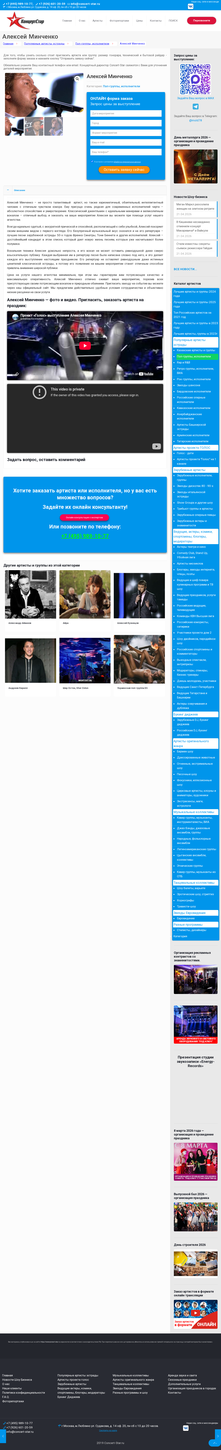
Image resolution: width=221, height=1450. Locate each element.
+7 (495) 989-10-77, (19, 4)
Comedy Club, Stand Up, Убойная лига (192, 555)
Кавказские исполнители (193, 408)
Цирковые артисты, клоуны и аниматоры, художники (196, 793)
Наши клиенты (12, 1388)
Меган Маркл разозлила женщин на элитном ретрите (195, 206)
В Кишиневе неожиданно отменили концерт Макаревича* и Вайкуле (193, 226)
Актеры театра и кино (191, 546)
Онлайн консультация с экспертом (84, 517)
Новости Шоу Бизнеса (17, 1379)
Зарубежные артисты (189, 470)
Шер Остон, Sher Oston (75, 688)
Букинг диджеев (186, 714)
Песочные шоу (187, 774)
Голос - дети (185, 453)
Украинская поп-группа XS (132, 688)
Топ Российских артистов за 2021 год (192, 315)
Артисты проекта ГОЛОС (192, 448)
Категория (180, 936)
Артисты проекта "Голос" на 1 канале (196, 461)
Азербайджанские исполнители (189, 416)
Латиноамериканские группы (196, 849)
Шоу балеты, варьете (191, 888)
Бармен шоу (185, 751)
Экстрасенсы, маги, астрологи (190, 803)
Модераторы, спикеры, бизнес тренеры (192, 673)
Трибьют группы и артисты (195, 508)
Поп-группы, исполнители (92, 43)
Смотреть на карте (108, 1430)
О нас (6, 1384)
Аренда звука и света (182, 1375)
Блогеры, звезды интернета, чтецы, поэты (196, 572)
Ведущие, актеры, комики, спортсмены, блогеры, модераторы (193, 536)
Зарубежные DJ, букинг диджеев (193, 722)
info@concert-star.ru (85, 4)
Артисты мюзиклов (190, 563)
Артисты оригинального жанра (191, 743)
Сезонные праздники (182, 1379)
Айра (65, 623)
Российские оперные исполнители (191, 400)
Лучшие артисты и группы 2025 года (195, 304)
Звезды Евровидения (189, 913)
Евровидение (186, 918)
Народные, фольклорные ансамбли (194, 841)
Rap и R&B (183, 362)
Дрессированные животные (196, 757)
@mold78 (195, 120)
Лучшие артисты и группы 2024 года (195, 294)
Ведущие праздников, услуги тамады (196, 597)
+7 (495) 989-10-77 (85, 536)
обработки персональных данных (127, 162)
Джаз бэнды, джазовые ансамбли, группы (193, 830)
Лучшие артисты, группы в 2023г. (196, 333)
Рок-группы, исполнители (194, 379)
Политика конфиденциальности (23, 1392)
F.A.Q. (5, 1397)
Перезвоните (201, 20)
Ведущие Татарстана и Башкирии (192, 695)
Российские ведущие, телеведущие (191, 608)
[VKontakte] (190, 6)
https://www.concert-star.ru (50, 1342)
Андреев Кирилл (18, 688)
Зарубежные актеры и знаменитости (192, 523)
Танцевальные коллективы (194, 883)
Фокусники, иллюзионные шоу (194, 782)
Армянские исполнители (193, 435)
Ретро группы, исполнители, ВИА (195, 371)
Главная (8, 43)
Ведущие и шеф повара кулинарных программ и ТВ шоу (195, 584)
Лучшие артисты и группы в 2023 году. (196, 325)
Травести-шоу (186, 906)
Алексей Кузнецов (128, 623)
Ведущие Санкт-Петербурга (195, 687)
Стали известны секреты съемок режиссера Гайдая (194, 246)
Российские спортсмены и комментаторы (194, 652)
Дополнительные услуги (184, 1384)
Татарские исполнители (192, 441)
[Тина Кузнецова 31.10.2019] (3, 1436)
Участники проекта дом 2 (194, 632)
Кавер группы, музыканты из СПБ (196, 874)
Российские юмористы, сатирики (193, 624)
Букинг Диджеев (68, 1397)
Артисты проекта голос (73, 1379)
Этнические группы (190, 865)
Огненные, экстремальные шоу (195, 766)
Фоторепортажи (13, 1401)
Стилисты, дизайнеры (191, 930)
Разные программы (188, 925)
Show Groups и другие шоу (195, 502)
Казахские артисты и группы (196, 350)
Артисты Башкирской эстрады (191, 427)
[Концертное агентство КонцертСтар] (25, 20)
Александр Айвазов (19, 623)
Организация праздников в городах (192, 1388)
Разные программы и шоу (130, 1392)
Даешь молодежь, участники (196, 681)
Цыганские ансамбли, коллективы (191, 857)
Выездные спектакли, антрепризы (191, 662)
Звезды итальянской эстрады (191, 494)
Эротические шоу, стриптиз (195, 894)
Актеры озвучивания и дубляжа (192, 706)
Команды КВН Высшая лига (195, 616)
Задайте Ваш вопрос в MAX (195, 98)
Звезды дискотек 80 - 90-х (195, 486)
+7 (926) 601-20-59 (52, 4)
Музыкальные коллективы (194, 812)
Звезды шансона (188, 385)
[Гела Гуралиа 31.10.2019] (218, 1436)
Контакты (174, 1392)
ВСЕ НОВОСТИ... (185, 269)
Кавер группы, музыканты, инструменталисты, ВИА (194, 820)
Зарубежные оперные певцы (196, 515)
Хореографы (185, 900)
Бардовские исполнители (194, 391)
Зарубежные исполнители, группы (194, 478)
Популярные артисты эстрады (44, 43)
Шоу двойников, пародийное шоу (196, 641)
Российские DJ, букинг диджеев (192, 733)
